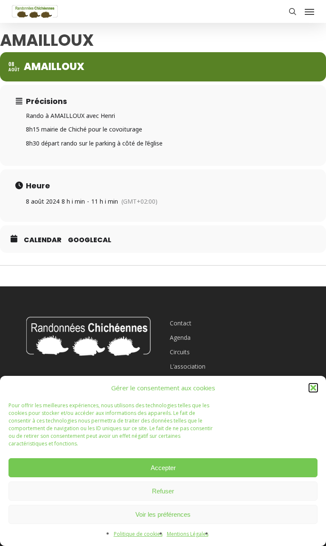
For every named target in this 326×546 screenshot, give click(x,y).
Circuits (180, 352)
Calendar (43, 240)
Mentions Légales (187, 534)
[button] (313, 388)
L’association (187, 366)
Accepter (163, 467)
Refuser (163, 491)
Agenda (180, 337)
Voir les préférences (163, 514)
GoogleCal (89, 240)
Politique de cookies (138, 534)
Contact (180, 323)
